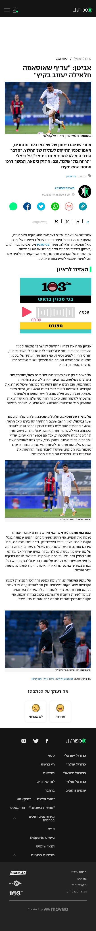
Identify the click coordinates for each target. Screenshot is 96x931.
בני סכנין (71, 176)
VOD (51, 755)
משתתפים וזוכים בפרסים (42, 818)
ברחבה (49, 790)
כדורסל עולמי (75, 782)
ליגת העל (61, 58)
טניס (51, 829)
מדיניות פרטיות (43, 855)
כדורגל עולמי (76, 764)
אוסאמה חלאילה (64, 679)
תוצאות (49, 773)
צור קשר (81, 878)
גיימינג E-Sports (42, 837)
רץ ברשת (48, 764)
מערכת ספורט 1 (65, 188)
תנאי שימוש (45, 846)
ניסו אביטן (36, 679)
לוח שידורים (45, 782)
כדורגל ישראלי (82, 58)
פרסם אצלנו (79, 872)
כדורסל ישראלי (74, 773)
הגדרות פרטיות (76, 891)
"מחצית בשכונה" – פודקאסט (32, 808)
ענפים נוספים (75, 790)
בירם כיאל (49, 679)
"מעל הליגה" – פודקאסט (36, 799)
